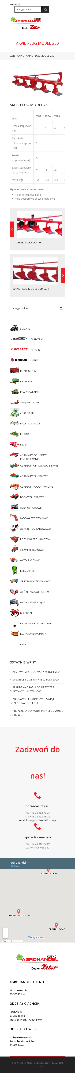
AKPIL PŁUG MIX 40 (29, 242)
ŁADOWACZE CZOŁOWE (34, 518)
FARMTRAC (37, 339)
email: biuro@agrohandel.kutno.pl (37, 820)
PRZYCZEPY (27, 381)
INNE (23, 644)
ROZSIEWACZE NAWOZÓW (35, 539)
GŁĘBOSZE (26, 613)
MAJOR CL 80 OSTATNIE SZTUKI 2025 (35, 679)
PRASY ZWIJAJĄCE (30, 392)
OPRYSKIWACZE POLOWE (35, 581)
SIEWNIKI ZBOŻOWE (32, 549)
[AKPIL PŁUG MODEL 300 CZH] (63, 275)
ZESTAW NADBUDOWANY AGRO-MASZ (36, 671)
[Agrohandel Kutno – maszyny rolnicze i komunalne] (27, 22)
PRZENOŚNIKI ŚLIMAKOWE (35, 623)
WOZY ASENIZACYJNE (32, 602)
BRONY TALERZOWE (32, 497)
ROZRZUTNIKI (28, 371)
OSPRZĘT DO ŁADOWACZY (35, 528)
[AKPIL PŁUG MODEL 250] (37, 83)
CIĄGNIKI (25, 328)
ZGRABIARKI (27, 413)
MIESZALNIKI (27, 570)
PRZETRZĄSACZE (30, 423)
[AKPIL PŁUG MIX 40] (12, 229)
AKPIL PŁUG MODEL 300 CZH (31, 288)
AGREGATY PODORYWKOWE (36, 486)
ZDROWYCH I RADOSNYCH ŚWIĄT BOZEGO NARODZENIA (32, 701)
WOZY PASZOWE (30, 560)
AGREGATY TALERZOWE (34, 476)
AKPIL (20, 55)
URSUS (34, 360)
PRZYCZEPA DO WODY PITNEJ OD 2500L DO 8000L (36, 712)
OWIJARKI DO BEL (30, 402)
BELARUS (36, 349)
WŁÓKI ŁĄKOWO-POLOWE (35, 591)
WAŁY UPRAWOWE (31, 507)
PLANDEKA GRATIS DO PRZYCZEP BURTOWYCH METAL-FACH (32, 689)
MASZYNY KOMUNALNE (34, 634)
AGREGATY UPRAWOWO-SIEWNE (39, 465)
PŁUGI (23, 444)
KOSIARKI (25, 434)
